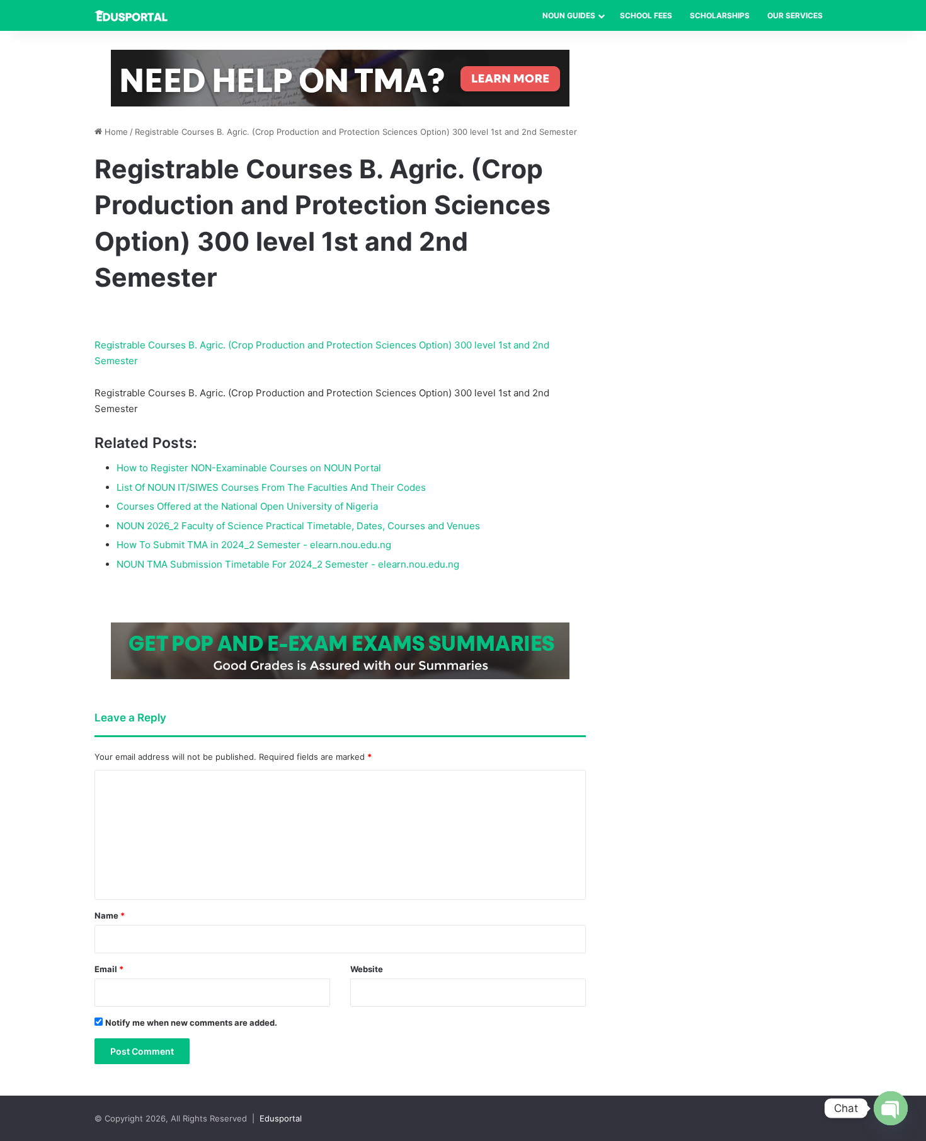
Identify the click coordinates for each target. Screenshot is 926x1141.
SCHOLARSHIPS (720, 15)
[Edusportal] (131, 15)
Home (115, 132)
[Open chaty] (891, 1108)
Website (366, 969)
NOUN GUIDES (568, 15)
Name (109, 915)
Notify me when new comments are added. (191, 1023)
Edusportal (281, 1118)
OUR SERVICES (795, 15)
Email (108, 969)
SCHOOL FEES (646, 15)
